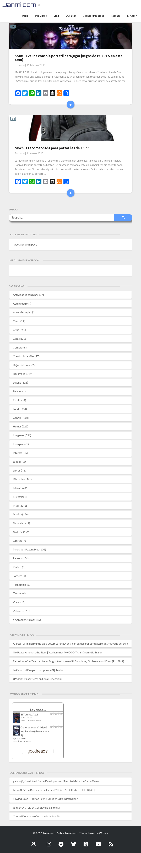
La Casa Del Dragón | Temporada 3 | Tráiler (38, 670)
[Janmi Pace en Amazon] (33, 842)
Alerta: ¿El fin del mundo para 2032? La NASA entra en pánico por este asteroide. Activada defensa (70, 643)
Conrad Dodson (22, 816)
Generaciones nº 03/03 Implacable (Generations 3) (35, 731)
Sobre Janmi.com (67, 833)
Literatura (19, 487)
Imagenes (18, 435)
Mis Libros (41, 15)
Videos (17, 610)
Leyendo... (38, 710)
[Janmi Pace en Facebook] (61, 842)
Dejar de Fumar (22, 365)
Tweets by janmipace (24, 244)
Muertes (18, 505)
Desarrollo (19, 373)
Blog (56, 15)
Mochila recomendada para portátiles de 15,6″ (52, 148)
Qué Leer (71, 15)
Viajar (16, 602)
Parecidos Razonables (26, 549)
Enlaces (17, 391)
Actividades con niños (26, 294)
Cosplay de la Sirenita (47, 807)
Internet (17, 452)
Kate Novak (27, 718)
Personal (18, 558)
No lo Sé (18, 532)
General (17, 417)
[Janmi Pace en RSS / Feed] (111, 842)
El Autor (132, 15)
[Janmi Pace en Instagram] (49, 842)
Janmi (21, 65)
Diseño (17, 382)
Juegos (17, 461)
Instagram (19, 444)
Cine (15, 321)
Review (17, 567)
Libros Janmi (20, 479)
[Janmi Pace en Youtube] (98, 842)
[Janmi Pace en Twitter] (74, 842)
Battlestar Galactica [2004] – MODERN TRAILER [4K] (62, 789)
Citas (16, 329)
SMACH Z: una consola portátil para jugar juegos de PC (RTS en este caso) (69, 58)
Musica (17, 514)
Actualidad (19, 303)
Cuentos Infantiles (23, 356)
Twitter (17, 593)
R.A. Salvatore (20, 738)
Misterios (18, 496)
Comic (17, 338)
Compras (18, 347)
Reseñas (115, 15)
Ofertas (17, 540)
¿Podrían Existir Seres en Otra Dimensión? (37, 678)
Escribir (17, 400)
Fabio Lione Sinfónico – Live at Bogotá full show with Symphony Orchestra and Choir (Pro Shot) (68, 661)
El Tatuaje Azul (29, 714)
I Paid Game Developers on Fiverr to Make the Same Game (64, 781)
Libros (16, 470)
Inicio (25, 15)
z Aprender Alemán (24, 619)
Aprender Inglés (22, 312)
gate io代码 (19, 781)
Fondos (17, 409)
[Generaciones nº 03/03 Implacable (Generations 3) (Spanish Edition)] (16, 731)
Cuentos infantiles (93, 15)
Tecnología (19, 584)
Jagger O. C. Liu (22, 807)
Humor (17, 426)
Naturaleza (19, 523)
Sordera (17, 575)
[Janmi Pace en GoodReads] (85, 842)
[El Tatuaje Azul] (16, 719)
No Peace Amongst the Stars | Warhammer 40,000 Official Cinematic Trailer (57, 652)
